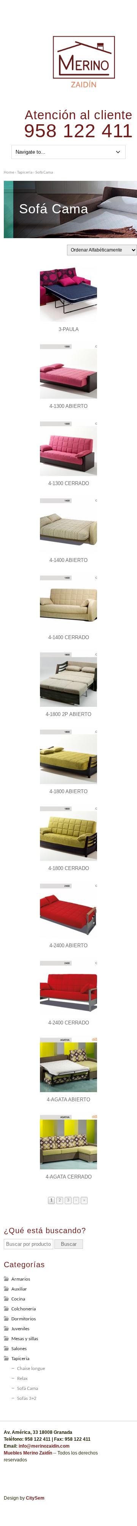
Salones (19, 1348)
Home (9, 172)
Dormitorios (23, 1319)
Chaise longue (31, 1368)
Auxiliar (19, 1289)
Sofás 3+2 (27, 1398)
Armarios (20, 1279)
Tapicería (24, 172)
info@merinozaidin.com (44, 1446)
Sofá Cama (27, 1388)
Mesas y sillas (24, 1338)
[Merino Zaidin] (84, 86)
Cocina (18, 1299)
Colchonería (23, 1309)
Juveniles (20, 1328)
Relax (22, 1378)
